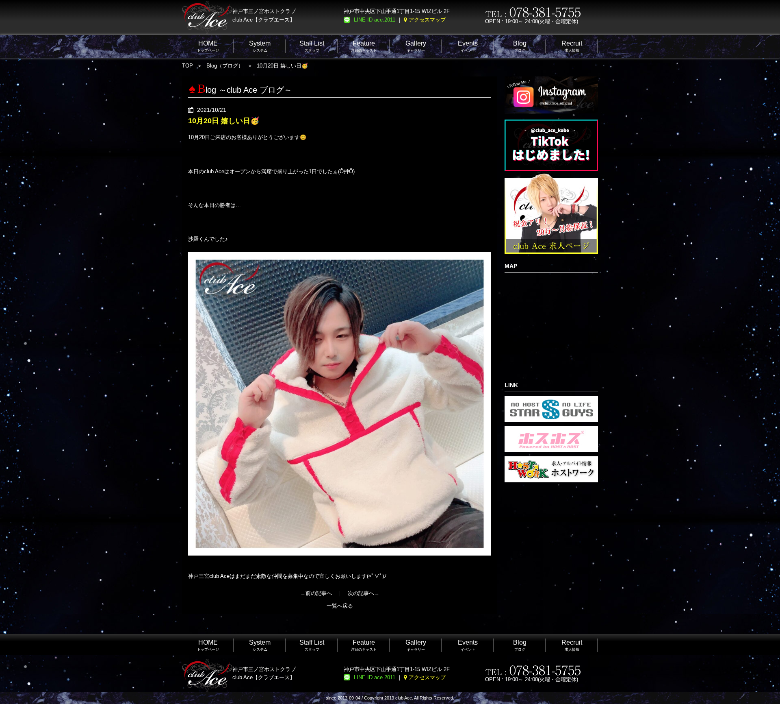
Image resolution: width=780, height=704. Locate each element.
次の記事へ (361, 593)
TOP (187, 66)
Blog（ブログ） (224, 66)
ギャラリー (415, 46)
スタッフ (311, 46)
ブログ (519, 46)
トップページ (208, 46)
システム (260, 46)
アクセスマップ (427, 20)
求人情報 (571, 46)
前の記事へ (319, 593)
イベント (468, 46)
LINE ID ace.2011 (374, 20)
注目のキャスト (364, 46)
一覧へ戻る (340, 606)
